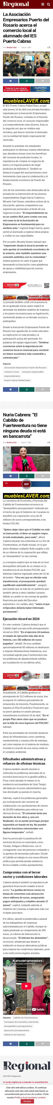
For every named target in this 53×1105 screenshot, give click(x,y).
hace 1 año (26, 47)
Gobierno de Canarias (14, 1035)
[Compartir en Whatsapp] (27, 81)
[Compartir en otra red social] (42, 81)
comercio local (11, 372)
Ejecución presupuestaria (16, 1030)
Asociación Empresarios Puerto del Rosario (25, 368)
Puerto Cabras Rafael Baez (17, 380)
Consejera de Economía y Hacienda (21, 1022)
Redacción (12, 47)
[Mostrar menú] (42, 4)
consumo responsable (32, 372)
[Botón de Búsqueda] (48, 4)
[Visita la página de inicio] (16, 4)
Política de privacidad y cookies (30, 1097)
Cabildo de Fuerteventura (26, 1018)
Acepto (27, 1101)
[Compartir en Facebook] (10, 81)
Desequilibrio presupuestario (18, 1026)
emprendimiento (12, 376)
